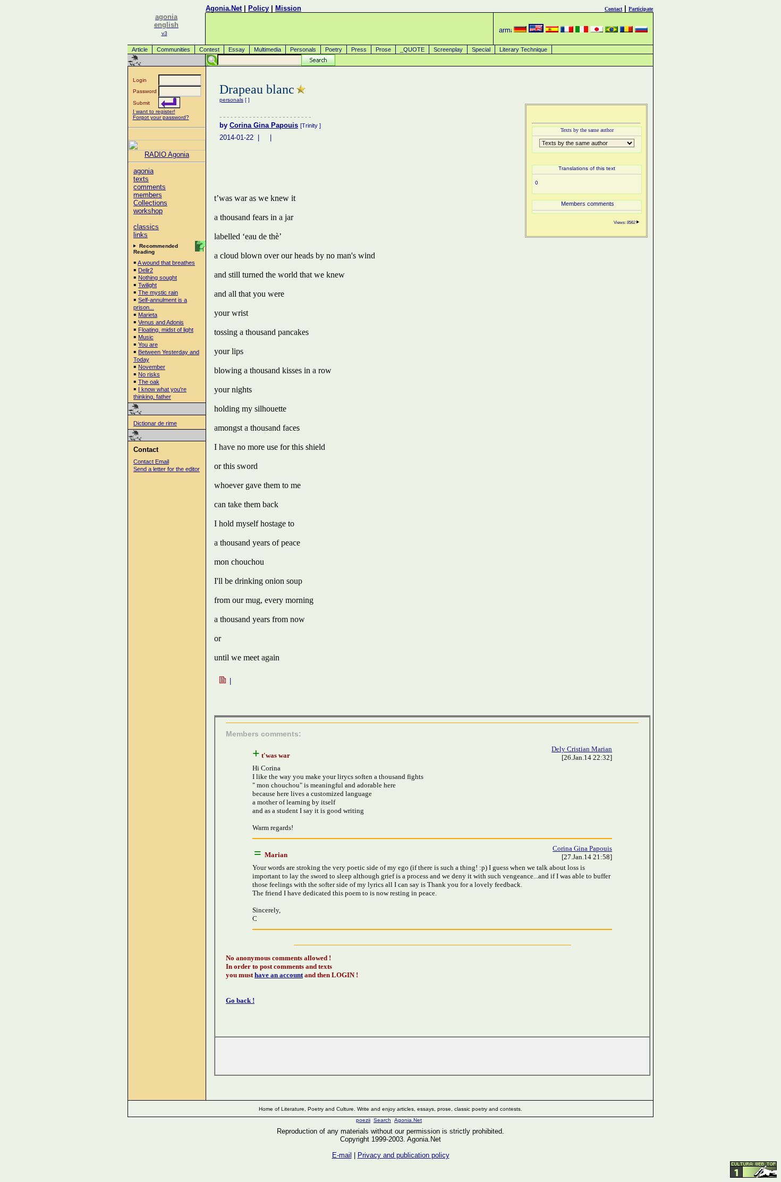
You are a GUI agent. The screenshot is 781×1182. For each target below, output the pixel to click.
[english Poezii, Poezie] (536, 30)
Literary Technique (523, 49)
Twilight (147, 285)
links (140, 235)
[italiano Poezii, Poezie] (581, 30)
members (147, 195)
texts (141, 179)
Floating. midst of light (165, 329)
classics (146, 227)
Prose (383, 49)
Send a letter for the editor (166, 469)
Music (146, 337)
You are (148, 344)
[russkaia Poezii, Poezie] (641, 30)
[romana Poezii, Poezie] (626, 30)
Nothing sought (157, 277)
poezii (363, 1120)
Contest (209, 49)
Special (481, 49)
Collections (150, 203)
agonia (143, 171)
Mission (288, 8)
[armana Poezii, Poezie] (505, 30)
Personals (303, 49)
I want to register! (154, 111)
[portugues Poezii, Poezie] (611, 30)
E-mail (342, 1155)
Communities (173, 49)
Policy (258, 8)
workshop (148, 211)
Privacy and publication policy (403, 1155)
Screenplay (448, 49)
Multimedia (267, 49)
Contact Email (151, 461)
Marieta (147, 315)
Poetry (333, 49)
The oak (148, 382)
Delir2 (145, 270)
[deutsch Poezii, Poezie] (520, 30)
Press (359, 49)
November (151, 367)
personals (231, 100)
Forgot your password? (161, 117)
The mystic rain (158, 292)
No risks (149, 374)
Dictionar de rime (155, 423)
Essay (236, 49)
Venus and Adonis (161, 322)
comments (149, 187)
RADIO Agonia (167, 154)
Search (382, 1120)
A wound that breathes (166, 262)
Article (140, 49)
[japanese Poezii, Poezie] (596, 30)
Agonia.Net (224, 8)
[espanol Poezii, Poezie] (552, 30)
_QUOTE (412, 49)
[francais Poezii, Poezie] (567, 30)
